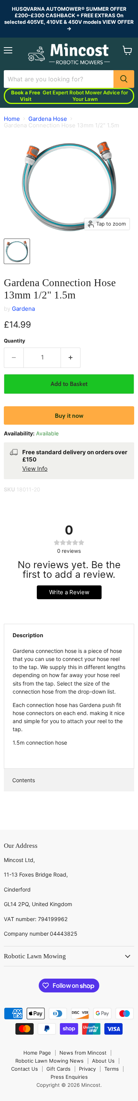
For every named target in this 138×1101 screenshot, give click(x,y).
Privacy (87, 1069)
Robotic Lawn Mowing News (49, 1061)
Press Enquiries (69, 1077)
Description (28, 635)
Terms (111, 1069)
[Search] (123, 79)
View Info (35, 468)
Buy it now (69, 415)
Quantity (14, 341)
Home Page (37, 1053)
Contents (23, 780)
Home (12, 118)
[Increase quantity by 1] (70, 358)
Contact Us (24, 1069)
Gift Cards (58, 1069)
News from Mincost (83, 1053)
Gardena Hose (47, 118)
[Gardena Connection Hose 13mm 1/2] (17, 251)
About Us (103, 1061)
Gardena (23, 308)
